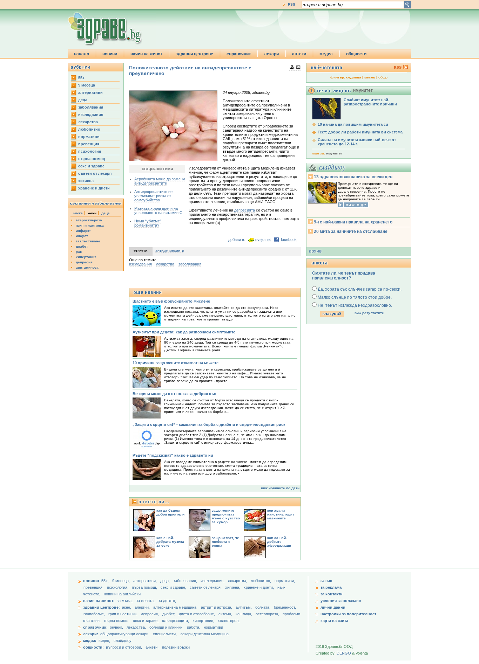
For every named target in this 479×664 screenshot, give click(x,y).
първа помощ (91, 159)
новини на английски (122, 594)
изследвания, (213, 581)
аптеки (299, 53)
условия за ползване (341, 601)
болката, (263, 607)
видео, (104, 640)
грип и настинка (90, 225)
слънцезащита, (176, 620)
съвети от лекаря (95, 173)
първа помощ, (145, 587)
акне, (127, 607)
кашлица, (244, 614)
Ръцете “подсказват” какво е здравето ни (173, 455)
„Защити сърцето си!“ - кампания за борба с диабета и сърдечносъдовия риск (209, 424)
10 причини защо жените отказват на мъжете (175, 363)
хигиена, (233, 587)
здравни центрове (194, 53)
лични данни (333, 607)
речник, (116, 627)
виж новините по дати (280, 488)
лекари (271, 53)
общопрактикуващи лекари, (124, 634)
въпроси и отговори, (124, 647)
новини (109, 53)
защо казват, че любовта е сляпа (225, 541)
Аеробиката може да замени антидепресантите (159, 181)
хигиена (86, 181)
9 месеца (86, 85)
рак (79, 252)
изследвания (90, 114)
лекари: (90, 634)
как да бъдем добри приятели (170, 512)
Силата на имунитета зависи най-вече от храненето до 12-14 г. (357, 142)
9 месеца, (121, 581)
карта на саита (334, 620)
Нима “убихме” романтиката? (147, 223)
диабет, (169, 614)
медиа (326, 53)
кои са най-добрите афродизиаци (279, 541)
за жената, (145, 601)
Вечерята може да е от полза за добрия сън (174, 394)
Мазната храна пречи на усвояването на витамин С (158, 210)
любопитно (89, 129)
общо (382, 77)
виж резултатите (369, 313)
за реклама (331, 587)
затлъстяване (88, 241)
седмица (353, 77)
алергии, (143, 607)
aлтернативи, (145, 581)
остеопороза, (268, 614)
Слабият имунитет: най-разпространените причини (370, 102)
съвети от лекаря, (206, 587)
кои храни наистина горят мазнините (280, 514)
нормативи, (285, 581)
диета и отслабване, (197, 614)
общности (356, 53)
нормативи (89, 136)
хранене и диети (94, 188)
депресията (245, 210)
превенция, (93, 587)
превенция (88, 144)
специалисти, (165, 634)
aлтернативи (90, 92)
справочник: (95, 627)
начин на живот (146, 53)
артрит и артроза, (217, 607)
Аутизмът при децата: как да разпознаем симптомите (184, 332)
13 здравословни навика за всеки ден (353, 176)
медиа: (89, 640)
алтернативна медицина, (175, 607)
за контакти (332, 594)
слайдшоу (122, 640)
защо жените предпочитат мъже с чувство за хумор (226, 516)
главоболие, (94, 614)
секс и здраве (91, 166)
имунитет (334, 153)
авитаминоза (87, 267)
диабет (82, 246)
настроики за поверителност (348, 614)
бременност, (285, 607)
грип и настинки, (123, 614)
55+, (105, 581)
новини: (91, 581)
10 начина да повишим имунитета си (353, 124)
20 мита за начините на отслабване (350, 231)
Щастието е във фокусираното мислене (171, 301)
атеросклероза (89, 220)
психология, (118, 587)
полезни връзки (176, 647)
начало (81, 53)
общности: (93, 647)
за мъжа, (125, 601)
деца (82, 100)
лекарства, (238, 581)
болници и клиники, (166, 627)
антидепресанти (169, 250)
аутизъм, (244, 607)
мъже (78, 213)
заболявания (90, 107)
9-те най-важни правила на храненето (353, 222)
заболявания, (185, 581)
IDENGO (343, 653)
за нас (326, 581)
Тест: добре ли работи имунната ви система (360, 132)
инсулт (82, 236)
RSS (291, 4)
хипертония (86, 257)
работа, (193, 627)
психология (89, 151)
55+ (81, 78)
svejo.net (263, 239)
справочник (239, 53)
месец (369, 77)
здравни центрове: (101, 607)
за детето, (167, 601)
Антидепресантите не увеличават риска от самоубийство (153, 195)
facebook (289, 239)
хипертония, (204, 620)
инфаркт (83, 231)
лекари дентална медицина (204, 634)
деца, (165, 581)
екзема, (225, 614)
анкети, (152, 647)
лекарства (88, 122)
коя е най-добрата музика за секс (170, 541)
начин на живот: (99, 601)
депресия (84, 262)
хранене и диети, (259, 587)
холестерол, (229, 620)
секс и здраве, (174, 587)
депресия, (150, 614)
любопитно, (261, 581)
